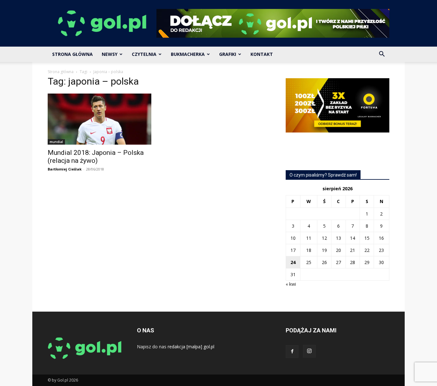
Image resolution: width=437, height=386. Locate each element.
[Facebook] (292, 351)
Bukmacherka (188, 54)
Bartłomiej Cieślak (65, 169)
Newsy (109, 54)
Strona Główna (72, 54)
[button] (381, 55)
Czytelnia (144, 54)
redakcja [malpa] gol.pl (191, 347)
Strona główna (61, 71)
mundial (56, 142)
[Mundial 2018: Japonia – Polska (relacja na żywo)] (99, 119)
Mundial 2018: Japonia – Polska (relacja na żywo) (96, 156)
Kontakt (261, 54)
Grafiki (227, 54)
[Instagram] (309, 351)
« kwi (291, 284)
